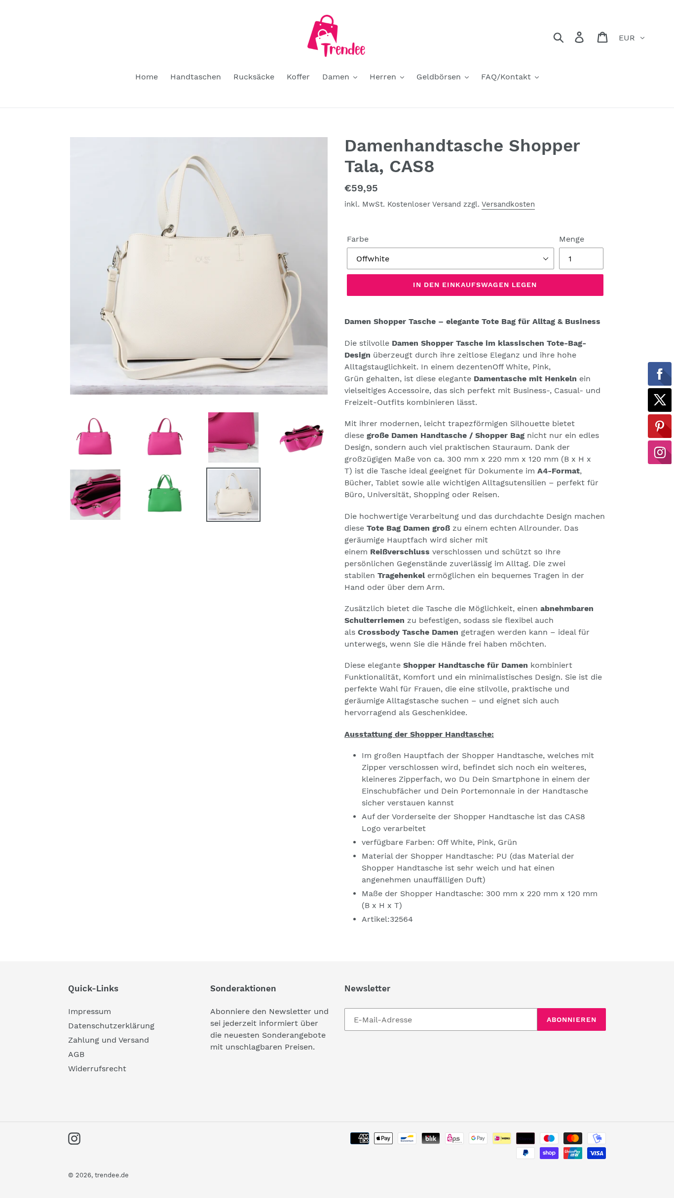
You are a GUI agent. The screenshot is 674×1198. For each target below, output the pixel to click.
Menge (571, 239)
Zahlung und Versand (108, 1040)
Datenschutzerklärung (111, 1025)
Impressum (89, 1011)
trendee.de (112, 1175)
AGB (76, 1054)
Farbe (358, 239)
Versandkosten (508, 204)
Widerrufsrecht (97, 1068)
